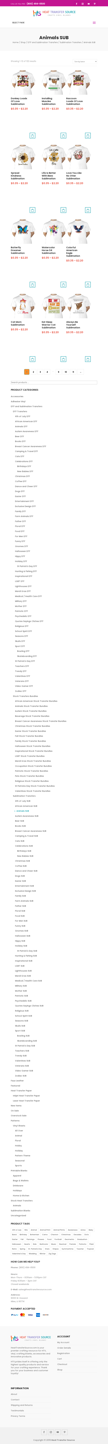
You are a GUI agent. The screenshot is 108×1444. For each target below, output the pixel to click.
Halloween (16, 1244)
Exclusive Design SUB (25, 891)
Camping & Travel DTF (26, 451)
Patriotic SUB (21, 995)
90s (26, 1230)
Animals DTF (21, 426)
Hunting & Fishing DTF (26, 571)
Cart (59, 1358)
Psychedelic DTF (23, 616)
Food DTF (19, 531)
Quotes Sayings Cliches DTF (29, 621)
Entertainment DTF (24, 501)
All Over (19, 1130)
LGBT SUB (19, 965)
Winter (42, 1253)
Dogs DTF (20, 491)
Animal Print (45, 1230)
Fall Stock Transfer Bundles (29, 736)
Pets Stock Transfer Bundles (29, 776)
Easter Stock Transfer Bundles (30, 731)
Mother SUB (21, 990)
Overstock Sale (18, 1115)
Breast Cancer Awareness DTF (30, 446)
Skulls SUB (20, 1025)
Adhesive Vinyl (18, 401)
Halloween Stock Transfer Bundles (32, 746)
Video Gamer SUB (24, 1070)
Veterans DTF (22, 681)
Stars (47, 1249)
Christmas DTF (22, 476)
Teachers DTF (22, 666)
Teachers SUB (22, 1050)
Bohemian (34, 1234)
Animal (18, 1135)
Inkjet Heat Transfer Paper (26, 1095)
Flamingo (31, 1239)
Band (14, 1234)
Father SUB (20, 906)
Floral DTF (20, 526)
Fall (22, 1239)
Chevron (54, 1234)
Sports (18, 1165)
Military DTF (21, 601)
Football (58, 1239)
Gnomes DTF (21, 546)
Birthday (23, 1234)
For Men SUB (21, 920)
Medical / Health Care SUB (28, 980)
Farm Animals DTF (24, 516)
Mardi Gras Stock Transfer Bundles (33, 761)
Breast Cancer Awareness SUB (30, 831)
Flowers (41, 1239)
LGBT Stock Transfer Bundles (30, 756)
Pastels (72, 1244)
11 (73, 372)
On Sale (15, 1110)
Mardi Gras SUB (23, 975)
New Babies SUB (25, 856)
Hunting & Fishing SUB (26, 955)
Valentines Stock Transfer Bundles (32, 791)
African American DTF (26, 421)
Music (53, 1244)
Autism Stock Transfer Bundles (31, 711)
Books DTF (20, 441)
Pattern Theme (22, 1155)
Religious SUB (22, 1010)
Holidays (17, 1190)
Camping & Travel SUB (26, 836)
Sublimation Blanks (20, 1210)
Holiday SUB (21, 945)
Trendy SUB (21, 1055)
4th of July (16, 1230)
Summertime (67, 1249)
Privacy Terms (18, 1416)
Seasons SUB (21, 1020)
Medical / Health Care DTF (28, 596)
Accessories (17, 396)
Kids (35, 1244)
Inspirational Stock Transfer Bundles (33, 751)
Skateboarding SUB (27, 1040)
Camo (45, 1234)
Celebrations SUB (24, 846)
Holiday (19, 1150)
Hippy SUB (20, 941)
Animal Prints (59, 1230)
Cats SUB (19, 841)
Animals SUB (22, 811)
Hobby (18, 1145)
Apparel (17, 1175)
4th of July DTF (22, 416)
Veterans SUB (22, 1065)
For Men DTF (21, 536)
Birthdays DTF (24, 466)
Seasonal (20, 1160)
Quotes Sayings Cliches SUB (29, 1005)
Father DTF (20, 521)
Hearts (27, 1244)
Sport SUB (20, 1030)
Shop (23, 42)
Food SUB (20, 916)
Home (16, 42)
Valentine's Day (19, 1253)
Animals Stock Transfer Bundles (31, 706)
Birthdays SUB (24, 851)
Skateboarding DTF (27, 656)
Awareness (72, 1230)
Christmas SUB (22, 861)
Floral (18, 1140)
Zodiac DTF (20, 691)
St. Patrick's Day (35, 1249)
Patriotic (82, 1244)
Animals (17, 1205)
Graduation (82, 1239)
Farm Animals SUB (24, 901)
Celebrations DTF (24, 461)
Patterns (15, 1120)
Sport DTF (20, 646)
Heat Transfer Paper (21, 1090)
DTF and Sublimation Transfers (43, 42)
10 (66, 372)
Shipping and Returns (22, 1405)
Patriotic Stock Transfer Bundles (31, 771)
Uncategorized (18, 1215)
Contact (15, 1399)
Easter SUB (20, 881)
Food (49, 1239)
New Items (16, 1105)
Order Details (64, 1347)
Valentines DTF (22, 676)
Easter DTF (20, 496)
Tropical (90, 1249)
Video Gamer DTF (24, 686)
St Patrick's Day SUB (27, 950)
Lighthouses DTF (23, 586)
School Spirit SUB (23, 1015)
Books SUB (20, 826)
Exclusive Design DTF (25, 506)
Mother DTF (21, 606)
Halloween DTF (22, 551)
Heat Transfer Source (63, 1440)
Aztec (83, 1230)
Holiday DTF (21, 561)
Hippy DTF (20, 556)
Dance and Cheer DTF (26, 486)
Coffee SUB (21, 866)
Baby (91, 1230)
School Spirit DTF (23, 631)
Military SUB (21, 985)
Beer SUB (19, 821)
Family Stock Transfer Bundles (30, 741)
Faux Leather (17, 1080)
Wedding (33, 1253)
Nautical (62, 1244)
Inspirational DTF (23, 576)
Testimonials (17, 1410)
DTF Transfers (20, 411)
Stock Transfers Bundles (25, 696)
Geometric (69, 1239)
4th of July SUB (22, 801)
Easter (15, 1239)
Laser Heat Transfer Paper (26, 1100)
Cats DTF (19, 456)
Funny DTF (20, 541)
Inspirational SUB (23, 960)
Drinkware (18, 1185)
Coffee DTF (20, 481)
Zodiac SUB (20, 1075)
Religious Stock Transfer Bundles (32, 781)
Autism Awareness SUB (26, 816)
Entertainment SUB (24, 886)
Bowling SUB (23, 1035)
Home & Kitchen (21, 1195)
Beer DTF (19, 436)
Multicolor (44, 1244)
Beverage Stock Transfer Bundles (32, 716)
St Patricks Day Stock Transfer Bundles (35, 786)
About (14, 1394)
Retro (14, 1249)
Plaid (91, 1244)
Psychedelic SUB (23, 1000)
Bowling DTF (23, 651)
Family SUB (20, 895)
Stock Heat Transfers (22, 1200)
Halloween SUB (22, 935)
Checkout (62, 1364)
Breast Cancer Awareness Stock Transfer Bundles (40, 721)
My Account (63, 1342)
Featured (15, 1085)
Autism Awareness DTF (26, 431)
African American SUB (26, 806)
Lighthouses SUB (23, 970)
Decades (77, 1234)
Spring (22, 1249)
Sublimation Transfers (70, 42)
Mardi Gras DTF (23, 591)
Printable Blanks (19, 1170)
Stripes (56, 1249)
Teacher (80, 1249)
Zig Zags (52, 1253)
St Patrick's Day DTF (27, 566)
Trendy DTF (20, 671)
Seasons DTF (21, 636)
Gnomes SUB (21, 930)
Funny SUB (20, 925)
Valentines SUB (22, 1060)
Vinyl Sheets (19, 1125)
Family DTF (20, 511)
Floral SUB (20, 910)
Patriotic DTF (21, 611)
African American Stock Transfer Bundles (36, 701)
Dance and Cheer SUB (26, 870)
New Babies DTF (25, 471)
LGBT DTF (19, 581)
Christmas (66, 1234)
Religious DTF (21, 626)
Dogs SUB (20, 876)
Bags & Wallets (21, 1180)
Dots (87, 1234)
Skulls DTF (20, 641)
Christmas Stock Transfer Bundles (32, 726)
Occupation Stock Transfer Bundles (33, 766)
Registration (63, 1353)
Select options (32, 135)
